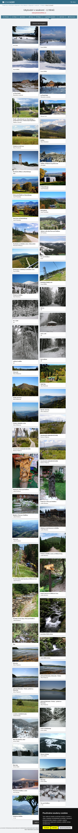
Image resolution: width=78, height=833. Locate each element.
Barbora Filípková (45, 437)
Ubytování (17, 5)
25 (31, 828)
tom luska (15, 45)
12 (11, 828)
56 (25, 829)
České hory (5, 5)
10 (9, 828)
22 (27, 828)
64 (37, 829)
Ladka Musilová (17, 491)
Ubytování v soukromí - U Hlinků (36, 5)
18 (21, 828)
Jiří (41, 309)
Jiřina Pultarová (17, 665)
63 (36, 829)
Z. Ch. (42, 804)
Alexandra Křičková (17, 245)
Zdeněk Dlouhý (16, 715)
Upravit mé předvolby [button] (65, 827)
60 (31, 829)
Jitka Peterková (16, 296)
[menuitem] (5, 16)
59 (29, 829)
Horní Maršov (24, 5)
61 (33, 829)
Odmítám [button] (54, 827)
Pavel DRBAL (44, 47)
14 (15, 828)
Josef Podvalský (44, 188)
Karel (42, 258)
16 (18, 828)
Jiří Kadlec (43, 165)
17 (19, 828)
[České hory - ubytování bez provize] (9, 2)
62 (34, 829)
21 (25, 828)
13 (13, 828)
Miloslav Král (44, 116)
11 (10, 828)
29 (37, 828)
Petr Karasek (16, 792)
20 (24, 828)
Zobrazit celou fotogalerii (39, 23)
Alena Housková (44, 141)
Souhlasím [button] (46, 827)
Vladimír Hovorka (17, 122)
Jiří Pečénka (43, 232)
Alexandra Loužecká (18, 95)
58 (28, 829)
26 (33, 828)
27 (34, 828)
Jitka (14, 173)
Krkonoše (11, 5)
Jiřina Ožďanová (17, 373)
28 (36, 828)
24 (30, 828)
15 (16, 828)
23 (28, 828)
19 (22, 828)
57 (26, 829)
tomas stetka (44, 730)
